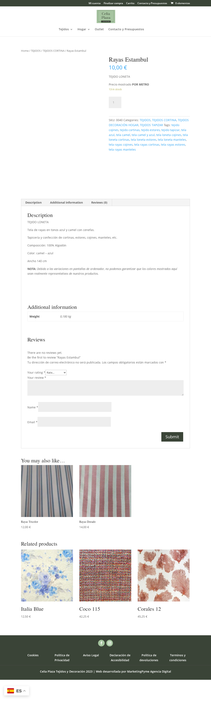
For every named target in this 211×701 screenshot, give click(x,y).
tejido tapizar (170, 130)
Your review (36, 378)
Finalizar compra (113, 3)
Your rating (36, 372)
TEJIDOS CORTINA (53, 51)
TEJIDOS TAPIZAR (151, 125)
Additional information (66, 202)
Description (33, 202)
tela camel (123, 135)
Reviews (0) (99, 202)
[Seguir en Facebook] (101, 643)
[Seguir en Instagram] (109, 643)
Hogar (81, 29)
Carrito (130, 3)
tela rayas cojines (121, 145)
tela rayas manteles (122, 149)
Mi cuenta (95, 3)
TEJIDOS (36, 51)
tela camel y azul (143, 135)
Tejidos (64, 29)
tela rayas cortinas (146, 145)
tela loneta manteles (172, 140)
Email (32, 422)
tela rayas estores (173, 145)
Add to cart (140, 101)
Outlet (99, 29)
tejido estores (150, 130)
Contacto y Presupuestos (152, 3)
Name (32, 407)
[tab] (33, 202)
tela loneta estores (143, 140)
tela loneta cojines (168, 135)
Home (25, 51)
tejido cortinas (130, 130)
